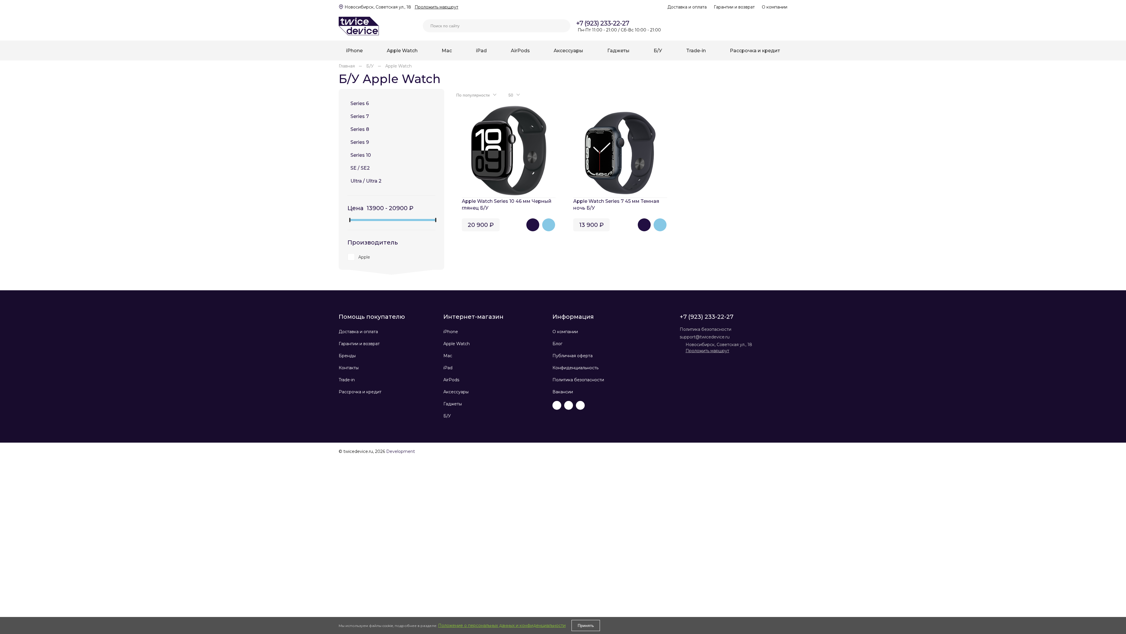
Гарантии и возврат (734, 7)
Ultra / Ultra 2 (365, 181)
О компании (774, 7)
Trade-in (347, 379)
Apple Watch (456, 343)
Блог (557, 343)
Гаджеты (452, 404)
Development (400, 451)
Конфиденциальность (575, 367)
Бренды (347, 355)
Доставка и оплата (687, 7)
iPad (447, 367)
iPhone (450, 331)
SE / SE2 (360, 168)
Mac (447, 355)
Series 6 (359, 103)
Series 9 (359, 142)
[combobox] (475, 95)
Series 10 (360, 155)
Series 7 (359, 116)
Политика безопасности (578, 379)
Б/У (447, 416)
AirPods (451, 379)
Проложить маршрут (436, 7)
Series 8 (359, 129)
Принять (586, 625)
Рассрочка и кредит (360, 391)
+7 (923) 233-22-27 (602, 23)
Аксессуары (456, 391)
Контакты (349, 367)
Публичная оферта (572, 355)
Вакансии (562, 391)
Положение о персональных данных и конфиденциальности (502, 625)
